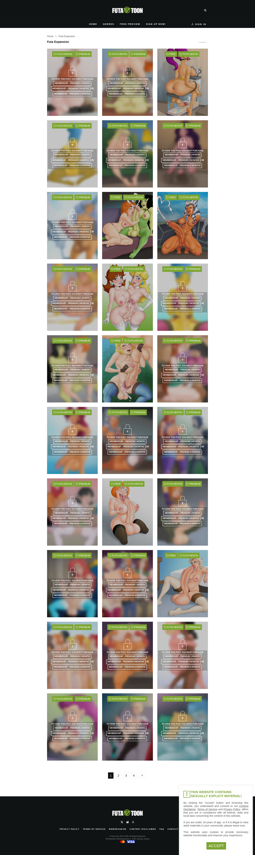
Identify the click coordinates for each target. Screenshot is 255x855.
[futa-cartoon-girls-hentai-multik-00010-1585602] (72, 688)
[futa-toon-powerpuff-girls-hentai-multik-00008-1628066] (72, 544)
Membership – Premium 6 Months (72, 94)
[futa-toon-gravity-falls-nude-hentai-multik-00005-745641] (72, 114)
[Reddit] (127, 822)
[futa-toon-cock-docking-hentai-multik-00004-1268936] (182, 473)
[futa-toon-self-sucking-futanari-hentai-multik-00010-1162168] (72, 186)
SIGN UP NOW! (156, 24)
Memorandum (117, 829)
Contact (173, 829)
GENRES (108, 24)
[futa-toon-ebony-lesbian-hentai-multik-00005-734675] (182, 688)
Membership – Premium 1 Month (72, 83)
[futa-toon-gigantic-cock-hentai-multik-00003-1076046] (182, 544)
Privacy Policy (69, 829)
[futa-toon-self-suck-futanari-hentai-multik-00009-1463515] (127, 186)
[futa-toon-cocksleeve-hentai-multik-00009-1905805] (127, 616)
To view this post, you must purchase (72, 79)
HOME (93, 24)
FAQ (162, 829)
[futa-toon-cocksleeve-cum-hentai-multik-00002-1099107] (127, 473)
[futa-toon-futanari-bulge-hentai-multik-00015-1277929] (182, 401)
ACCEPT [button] (216, 846)
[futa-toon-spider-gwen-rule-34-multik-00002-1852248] (127, 759)
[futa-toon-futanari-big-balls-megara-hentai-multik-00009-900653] (72, 473)
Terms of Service (94, 829)
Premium (84, 54)
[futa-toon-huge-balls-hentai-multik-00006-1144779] (182, 186)
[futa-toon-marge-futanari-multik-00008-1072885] (182, 329)
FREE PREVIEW (130, 24)
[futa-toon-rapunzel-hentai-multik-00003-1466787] (72, 329)
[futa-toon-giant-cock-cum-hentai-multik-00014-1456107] (72, 616)
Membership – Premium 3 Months (70, 89)
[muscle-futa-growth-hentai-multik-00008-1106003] (127, 688)
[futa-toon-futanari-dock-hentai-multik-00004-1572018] (127, 114)
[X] (122, 822)
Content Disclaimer (143, 829)
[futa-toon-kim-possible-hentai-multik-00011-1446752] (72, 401)
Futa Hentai (64, 54)
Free (172, 54)
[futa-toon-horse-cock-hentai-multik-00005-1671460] (72, 258)
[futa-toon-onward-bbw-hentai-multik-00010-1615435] (182, 759)
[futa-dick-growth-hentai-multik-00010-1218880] (72, 759)
